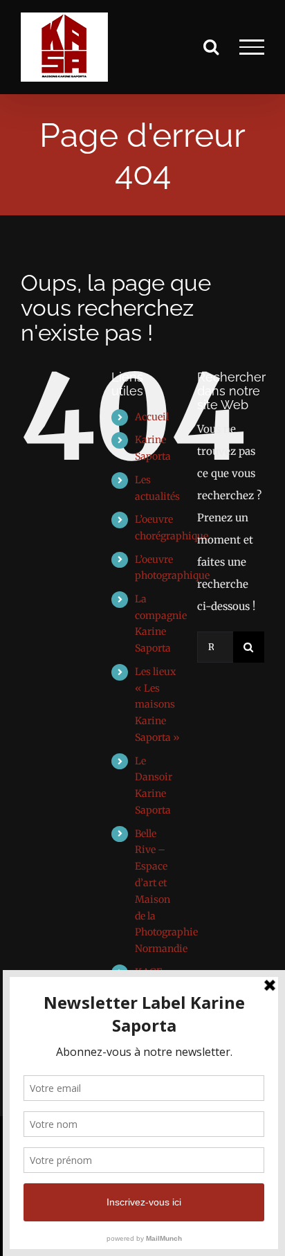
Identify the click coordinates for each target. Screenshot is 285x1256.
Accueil (152, 417)
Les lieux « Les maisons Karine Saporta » (157, 704)
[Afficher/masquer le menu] (252, 47)
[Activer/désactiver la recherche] (211, 46)
